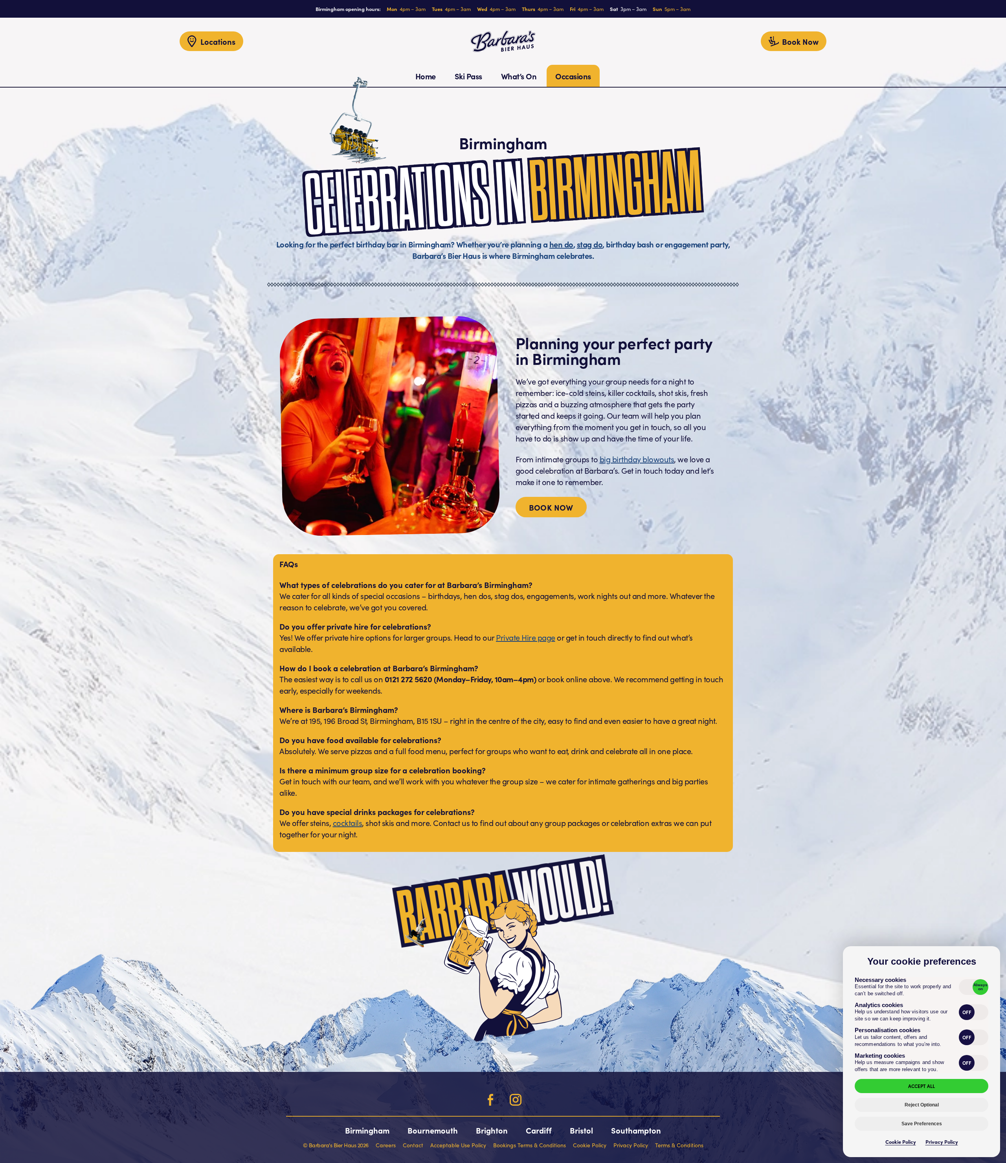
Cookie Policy (900, 1141)
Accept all (921, 1085)
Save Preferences (921, 1123)
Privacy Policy (941, 1141)
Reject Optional (922, 1105)
